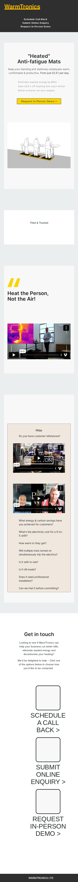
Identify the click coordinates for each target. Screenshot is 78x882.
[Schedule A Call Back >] (48, 697)
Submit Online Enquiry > (48, 774)
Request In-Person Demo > (48, 826)
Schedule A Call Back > (48, 723)
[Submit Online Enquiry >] (48, 749)
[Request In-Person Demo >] (48, 801)
